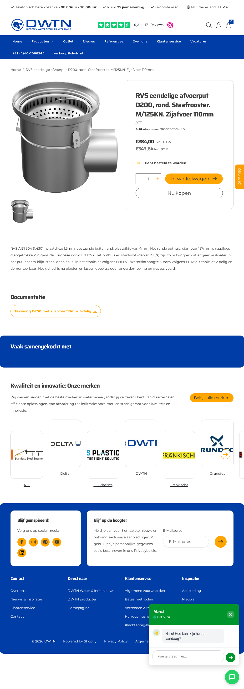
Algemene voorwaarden (145, 591)
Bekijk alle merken (211, 397)
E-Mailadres (172, 530)
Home (15, 70)
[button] (225, 454)
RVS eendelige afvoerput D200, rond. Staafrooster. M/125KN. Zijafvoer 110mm (90, 70)
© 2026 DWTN (44, 641)
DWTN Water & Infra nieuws (91, 591)
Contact (17, 616)
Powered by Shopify (80, 641)
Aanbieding (191, 591)
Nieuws (188, 599)
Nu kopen (179, 193)
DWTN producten (82, 599)
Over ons (17, 591)
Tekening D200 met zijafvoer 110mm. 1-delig (53, 311)
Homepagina (78, 608)
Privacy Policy (116, 641)
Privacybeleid (144, 550)
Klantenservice (22, 608)
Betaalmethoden (139, 599)
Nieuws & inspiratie (26, 599)
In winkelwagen (191, 179)
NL (210, 7)
